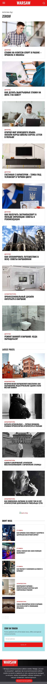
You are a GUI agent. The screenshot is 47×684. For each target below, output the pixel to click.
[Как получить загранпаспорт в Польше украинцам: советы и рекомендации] (23, 196)
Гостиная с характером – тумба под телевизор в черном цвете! (22, 176)
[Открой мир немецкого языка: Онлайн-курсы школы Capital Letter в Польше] (23, 114)
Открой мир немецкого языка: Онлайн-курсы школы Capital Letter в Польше (23, 135)
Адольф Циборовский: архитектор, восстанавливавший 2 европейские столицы (22, 463)
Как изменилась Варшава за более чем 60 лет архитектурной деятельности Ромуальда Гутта (23, 502)
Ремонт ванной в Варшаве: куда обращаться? (20, 337)
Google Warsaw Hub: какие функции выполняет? (29, 552)
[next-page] (7, 617)
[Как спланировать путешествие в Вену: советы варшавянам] (23, 238)
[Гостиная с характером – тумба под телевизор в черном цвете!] (23, 156)
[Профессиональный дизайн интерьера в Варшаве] (23, 278)
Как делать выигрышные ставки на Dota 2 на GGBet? (22, 93)
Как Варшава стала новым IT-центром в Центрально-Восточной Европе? (30, 534)
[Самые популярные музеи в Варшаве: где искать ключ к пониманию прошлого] (8, 605)
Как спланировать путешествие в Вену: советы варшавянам (21, 258)
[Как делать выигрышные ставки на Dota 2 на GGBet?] (23, 74)
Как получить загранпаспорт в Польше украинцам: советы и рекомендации (20, 217)
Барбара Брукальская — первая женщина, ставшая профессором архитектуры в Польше (23, 425)
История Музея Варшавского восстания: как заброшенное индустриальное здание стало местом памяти (22, 385)
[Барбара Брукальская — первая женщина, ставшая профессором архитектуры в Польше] (23, 406)
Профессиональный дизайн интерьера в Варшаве (19, 298)
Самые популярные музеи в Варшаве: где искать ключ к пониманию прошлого (30, 606)
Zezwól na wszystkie (24, 681)
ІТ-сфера (20, 530)
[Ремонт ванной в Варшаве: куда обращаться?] (23, 318)
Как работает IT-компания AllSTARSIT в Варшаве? (30, 570)
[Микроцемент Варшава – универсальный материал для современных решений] (8, 587)
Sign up (23, 645)
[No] (44, 675)
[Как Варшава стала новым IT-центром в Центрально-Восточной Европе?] (8, 533)
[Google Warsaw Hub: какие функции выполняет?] (8, 551)
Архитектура (10, 294)
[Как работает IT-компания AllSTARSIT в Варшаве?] (8, 569)
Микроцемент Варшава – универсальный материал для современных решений (27, 588)
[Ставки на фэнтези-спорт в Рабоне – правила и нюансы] (23, 34)
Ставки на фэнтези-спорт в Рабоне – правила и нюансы (22, 53)
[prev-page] (3, 617)
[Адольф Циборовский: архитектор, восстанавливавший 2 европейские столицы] (23, 444)
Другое (7, 50)
